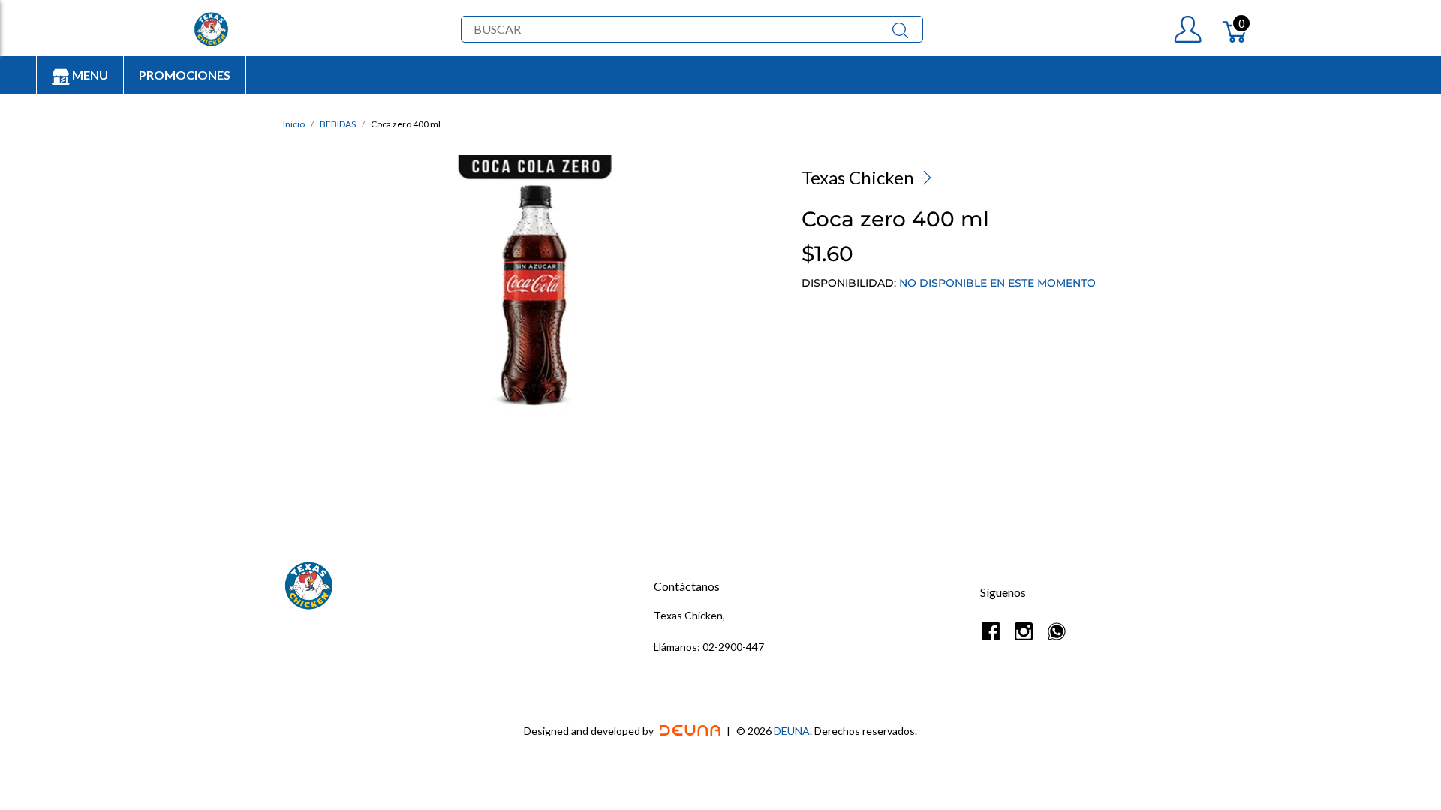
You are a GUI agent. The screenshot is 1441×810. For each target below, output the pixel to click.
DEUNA (792, 730)
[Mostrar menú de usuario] (1187, 29)
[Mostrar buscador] (900, 29)
